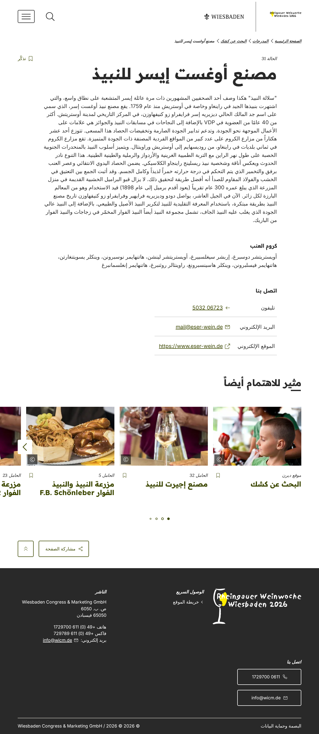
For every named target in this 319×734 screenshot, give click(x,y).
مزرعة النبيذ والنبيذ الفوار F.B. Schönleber (77, 488)
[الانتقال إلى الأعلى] (26, 549)
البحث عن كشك (276, 484)
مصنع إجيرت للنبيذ (177, 484)
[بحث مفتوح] (50, 17)
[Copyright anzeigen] (220, 458)
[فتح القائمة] (26, 16)
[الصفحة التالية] (25, 447)
